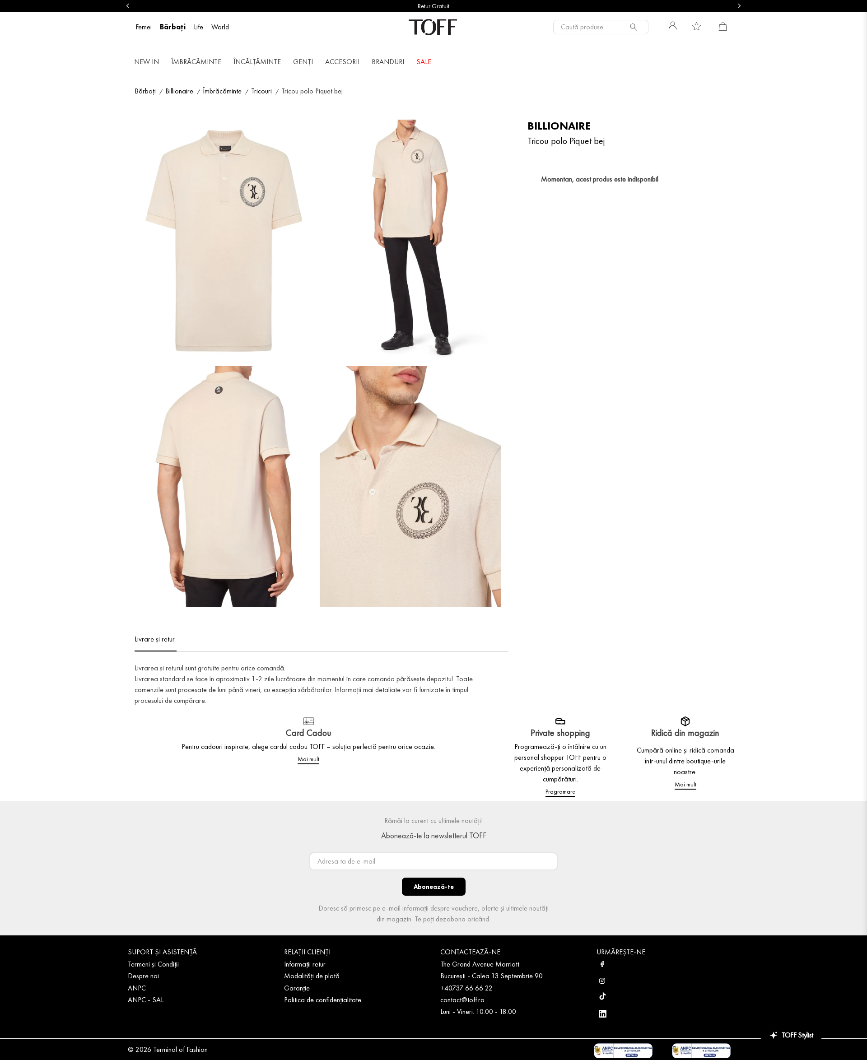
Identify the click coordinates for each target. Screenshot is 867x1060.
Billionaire (179, 91)
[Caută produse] (635, 27)
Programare (560, 791)
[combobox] (601, 27)
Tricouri (261, 91)
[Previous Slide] (128, 6)
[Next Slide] (739, 6)
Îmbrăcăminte (222, 91)
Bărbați (145, 91)
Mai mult (308, 759)
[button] (225, 242)
